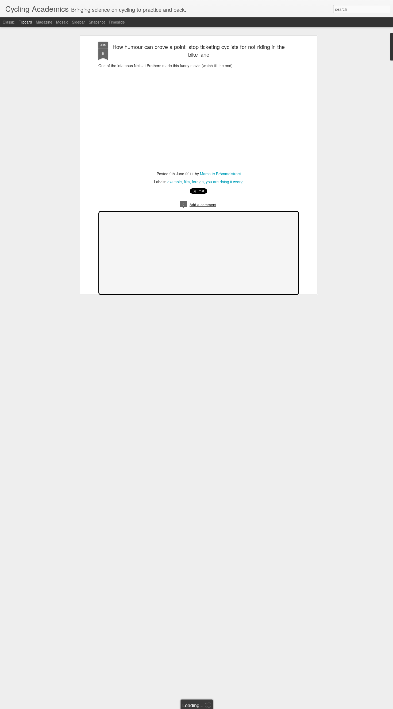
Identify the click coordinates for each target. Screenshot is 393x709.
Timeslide (117, 22)
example (174, 181)
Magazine (44, 22)
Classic (9, 22)
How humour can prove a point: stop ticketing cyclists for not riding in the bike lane (199, 50)
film (187, 181)
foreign (198, 181)
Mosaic (62, 22)
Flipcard (25, 22)
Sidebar (78, 22)
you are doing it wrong (225, 181)
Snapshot (97, 22)
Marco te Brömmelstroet (220, 173)
